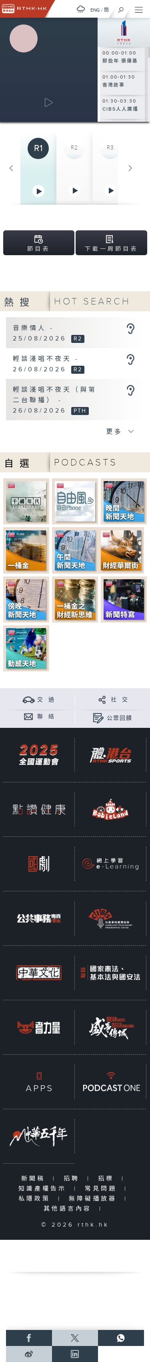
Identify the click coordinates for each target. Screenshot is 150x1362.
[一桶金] (26, 550)
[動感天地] (26, 648)
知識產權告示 (44, 1188)
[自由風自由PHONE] (75, 501)
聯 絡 (46, 716)
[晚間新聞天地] (124, 501)
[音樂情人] (130, 328)
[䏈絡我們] (29, 716)
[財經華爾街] (121, 550)
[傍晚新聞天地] (26, 599)
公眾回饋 (119, 718)
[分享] (102, 699)
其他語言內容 (69, 1208)
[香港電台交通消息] (29, 699)
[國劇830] (38, 863)
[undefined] (80, 9)
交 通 (46, 700)
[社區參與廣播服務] (110, 918)
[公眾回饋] (98, 718)
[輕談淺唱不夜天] (130, 359)
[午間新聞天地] (75, 550)
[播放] (49, 103)
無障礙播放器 (94, 1198)
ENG (95, 10)
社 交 (119, 700)
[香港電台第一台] (124, 31)
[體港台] (110, 755)
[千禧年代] (26, 501)
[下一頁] (130, 168)
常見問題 (102, 1188)
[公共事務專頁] (38, 918)
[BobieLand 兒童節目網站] (110, 809)
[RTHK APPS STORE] (38, 1081)
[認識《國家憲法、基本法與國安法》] (110, 972)
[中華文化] (38, 972)
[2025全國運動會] (38, 755)
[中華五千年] (38, 1136)
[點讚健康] (38, 809)
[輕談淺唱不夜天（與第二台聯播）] (130, 390)
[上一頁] (11, 168)
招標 (108, 1178)
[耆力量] (38, 1027)
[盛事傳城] (110, 1027)
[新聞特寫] (124, 599)
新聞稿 (35, 1178)
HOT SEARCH (92, 301)
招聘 (73, 1178)
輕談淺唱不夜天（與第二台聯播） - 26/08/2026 (55, 400)
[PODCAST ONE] (110, 1081)
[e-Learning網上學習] (110, 863)
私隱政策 (36, 1198)
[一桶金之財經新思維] (75, 599)
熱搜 (19, 302)
